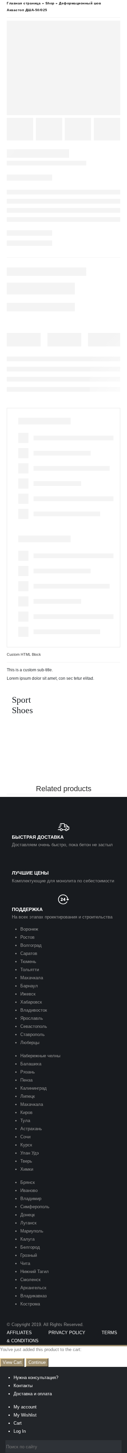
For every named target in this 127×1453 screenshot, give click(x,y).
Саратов (28, 953)
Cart (18, 1423)
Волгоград (31, 945)
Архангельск (33, 1287)
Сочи (25, 1136)
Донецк (27, 1214)
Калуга (27, 1239)
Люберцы (29, 1042)
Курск (26, 1144)
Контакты (23, 1385)
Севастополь (33, 1026)
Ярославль (31, 1018)
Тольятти (29, 969)
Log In (20, 1431)
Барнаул (29, 985)
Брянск (27, 1182)
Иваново (29, 1190)
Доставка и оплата (33, 1393)
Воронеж (29, 929)
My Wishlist (25, 1415)
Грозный (28, 1255)
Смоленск (30, 1279)
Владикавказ (33, 1295)
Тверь (26, 1161)
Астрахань (31, 1128)
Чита (25, 1263)
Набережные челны (40, 1055)
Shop (50, 3)
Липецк (27, 1096)
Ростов (27, 937)
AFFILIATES (19, 1332)
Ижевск (28, 993)
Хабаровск (31, 1002)
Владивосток (33, 1010)
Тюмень (28, 961)
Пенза (26, 1080)
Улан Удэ (29, 1153)
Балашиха (30, 1063)
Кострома (30, 1303)
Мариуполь (31, 1231)
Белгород (30, 1247)
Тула (25, 1120)
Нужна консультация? (36, 1377)
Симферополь (34, 1206)
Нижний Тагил (34, 1271)
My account (25, 1406)
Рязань (27, 1071)
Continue (37, 1362)
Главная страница (24, 3)
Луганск (28, 1222)
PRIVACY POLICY (66, 1332)
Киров (26, 1112)
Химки (26, 1169)
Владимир (30, 1198)
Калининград (33, 1088)
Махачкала (31, 977)
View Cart (12, 1362)
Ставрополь (32, 1034)
